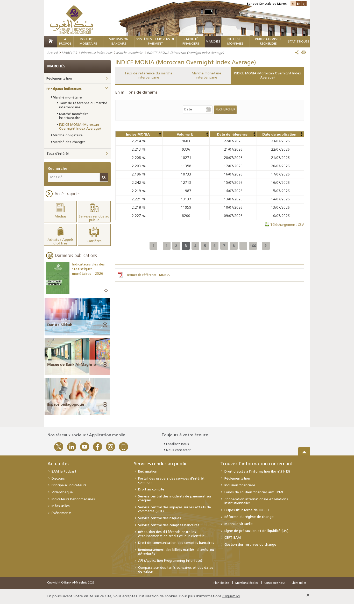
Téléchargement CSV (287, 225)
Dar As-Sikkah (59, 324)
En (298, 3)
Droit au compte (151, 489)
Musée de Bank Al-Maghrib (71, 364)
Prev (105, 290)
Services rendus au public (160, 464)
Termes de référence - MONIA (148, 274)
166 (253, 245)
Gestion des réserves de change (250, 544)
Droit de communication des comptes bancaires (176, 543)
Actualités (58, 464)
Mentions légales (246, 583)
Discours (58, 478)
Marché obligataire (68, 135)
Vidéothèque (62, 492)
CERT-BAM (232, 537)
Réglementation (59, 78)
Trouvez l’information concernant (256, 464)
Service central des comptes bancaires (168, 525)
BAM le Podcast (64, 471)
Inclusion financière (239, 485)
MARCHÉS (213, 41)
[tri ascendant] (160, 133)
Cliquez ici (231, 596)
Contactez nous (274, 583)
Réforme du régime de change (249, 517)
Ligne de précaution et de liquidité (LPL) (256, 531)
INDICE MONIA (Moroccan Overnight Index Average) (267, 75)
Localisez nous (177, 444)
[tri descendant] (160, 135)
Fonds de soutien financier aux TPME (254, 492)
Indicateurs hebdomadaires (73, 499)
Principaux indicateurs (96, 53)
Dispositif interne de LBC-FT (247, 510)
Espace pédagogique (65, 404)
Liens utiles (299, 583)
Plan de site (221, 583)
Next (107, 290)
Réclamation (147, 471)
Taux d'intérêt (57, 154)
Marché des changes (69, 142)
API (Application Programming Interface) (170, 561)
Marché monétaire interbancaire (206, 75)
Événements (62, 513)
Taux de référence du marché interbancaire (148, 75)
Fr (293, 3)
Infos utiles (61, 506)
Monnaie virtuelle (238, 524)
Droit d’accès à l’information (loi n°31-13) (257, 471)
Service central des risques (159, 518)
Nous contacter (178, 450)
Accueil (52, 53)
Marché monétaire (129, 53)
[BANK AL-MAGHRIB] (71, 19)
